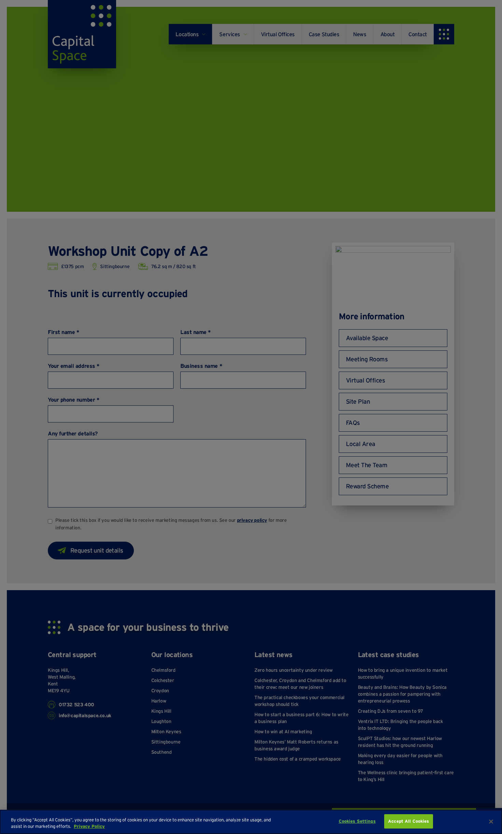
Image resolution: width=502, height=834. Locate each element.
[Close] (491, 821)
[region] (251, 822)
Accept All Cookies (408, 821)
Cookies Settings (357, 821)
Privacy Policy (89, 826)
